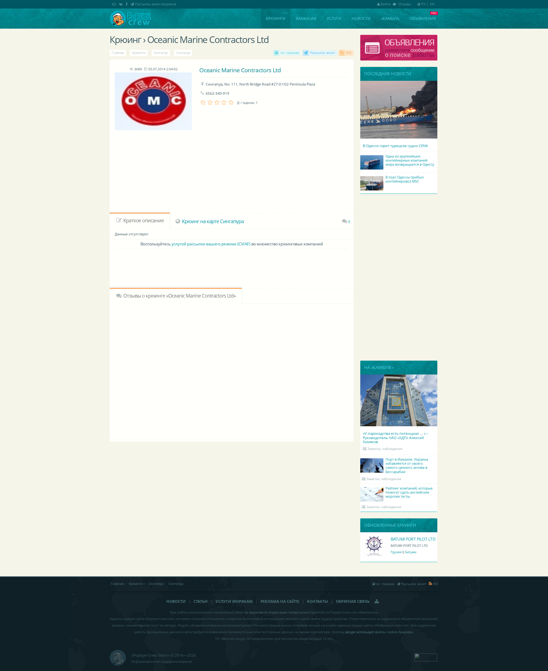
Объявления (423, 18)
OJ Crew (398, 539)
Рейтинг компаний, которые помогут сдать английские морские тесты (409, 492)
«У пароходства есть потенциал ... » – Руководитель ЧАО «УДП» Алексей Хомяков (395, 437)
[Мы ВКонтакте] (121, 4)
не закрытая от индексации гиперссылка (276, 612)
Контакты (317, 601)
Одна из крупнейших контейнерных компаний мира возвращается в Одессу (410, 160)
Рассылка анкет (322, 52)
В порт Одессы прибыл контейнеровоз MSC (405, 179)
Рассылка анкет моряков (155, 4)
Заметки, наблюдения (385, 449)
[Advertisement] (220, 179)
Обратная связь (352, 601)
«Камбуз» (390, 18)
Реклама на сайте (280, 601)
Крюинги (275, 18)
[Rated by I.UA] (425, 656)
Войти (386, 4)
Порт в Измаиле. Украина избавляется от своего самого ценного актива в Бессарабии (407, 465)
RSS (348, 52)
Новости (361, 18)
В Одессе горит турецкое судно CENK (395, 145)
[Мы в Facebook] (127, 4)
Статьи (201, 601)
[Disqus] (231, 370)
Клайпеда (411, 552)
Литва (395, 552)
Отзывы (404, 4)
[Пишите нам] (114, 4)
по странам (290, 52)
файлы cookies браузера (394, 632)
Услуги (334, 18)
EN (432, 4)
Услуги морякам (234, 601)
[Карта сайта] (377, 601)
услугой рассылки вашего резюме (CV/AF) (210, 244)
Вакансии (306, 18)
